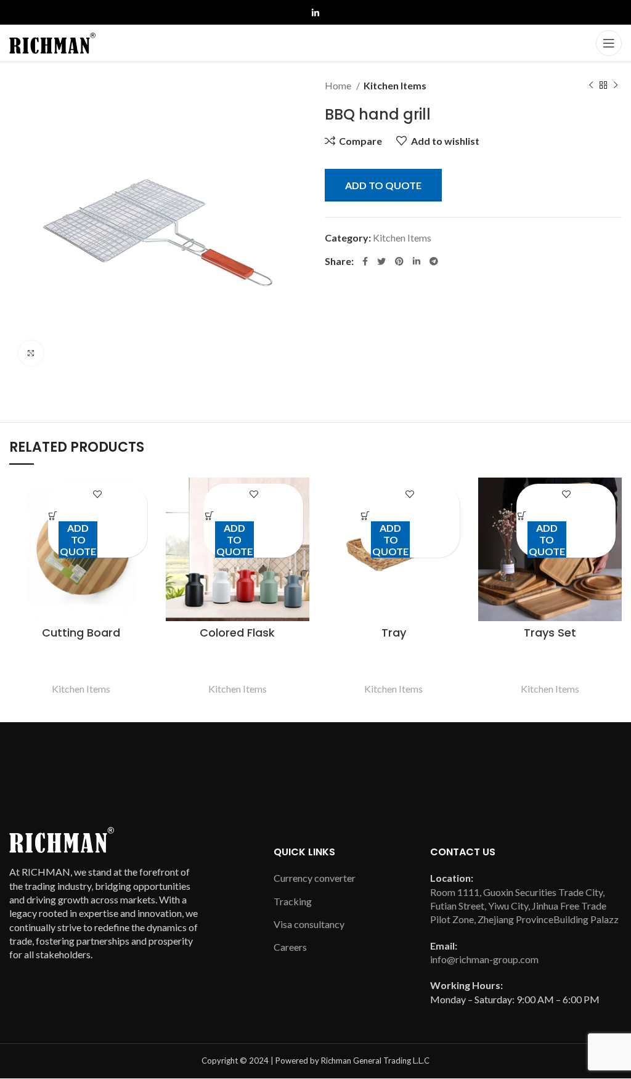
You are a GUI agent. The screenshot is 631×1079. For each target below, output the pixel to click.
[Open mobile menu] (609, 43)
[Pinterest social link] (399, 261)
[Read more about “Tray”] (366, 516)
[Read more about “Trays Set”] (521, 516)
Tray (393, 632)
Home (339, 85)
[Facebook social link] (365, 261)
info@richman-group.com (484, 959)
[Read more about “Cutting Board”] (53, 516)
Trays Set (550, 632)
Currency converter (315, 878)
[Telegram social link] (434, 261)
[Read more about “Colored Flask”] (209, 516)
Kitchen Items (395, 85)
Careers (290, 947)
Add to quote (383, 185)
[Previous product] (591, 85)
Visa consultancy (309, 924)
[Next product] (615, 85)
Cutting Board (81, 632)
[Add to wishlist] (97, 494)
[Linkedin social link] (315, 13)
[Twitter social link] (381, 261)
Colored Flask (237, 632)
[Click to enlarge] (30, 353)
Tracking (293, 901)
